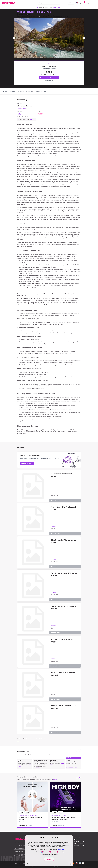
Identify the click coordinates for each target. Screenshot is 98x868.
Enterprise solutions (79, 845)
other (40, 113)
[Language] (77, 3)
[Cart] (80, 3)
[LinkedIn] (23, 845)
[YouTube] (19, 845)
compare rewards (26, 463)
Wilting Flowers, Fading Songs (34, 11)
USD (70, 3)
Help (54, 754)
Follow (49, 77)
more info (19, 108)
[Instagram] (21, 845)
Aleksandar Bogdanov (25, 14)
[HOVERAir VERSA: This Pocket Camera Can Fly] (32, 797)
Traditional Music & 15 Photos (64, 606)
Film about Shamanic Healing (64, 706)
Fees (75, 839)
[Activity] (84, 3)
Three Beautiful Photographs (64, 507)
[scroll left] (14, 38)
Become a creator (78, 843)
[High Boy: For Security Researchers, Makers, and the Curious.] (65, 797)
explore (55, 779)
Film (19, 113)
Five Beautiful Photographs (63, 540)
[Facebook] (14, 845)
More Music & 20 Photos (62, 639)
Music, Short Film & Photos (63, 672)
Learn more (37, 767)
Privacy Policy (17, 863)
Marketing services (79, 841)
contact (25, 108)
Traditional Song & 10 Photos (64, 573)
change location (56, 7)
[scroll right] (84, 38)
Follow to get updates (71, 767)
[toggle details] (47, 827)
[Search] (40, 3)
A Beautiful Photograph (61, 474)
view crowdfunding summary (49, 83)
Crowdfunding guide (63, 754)
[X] (17, 845)
